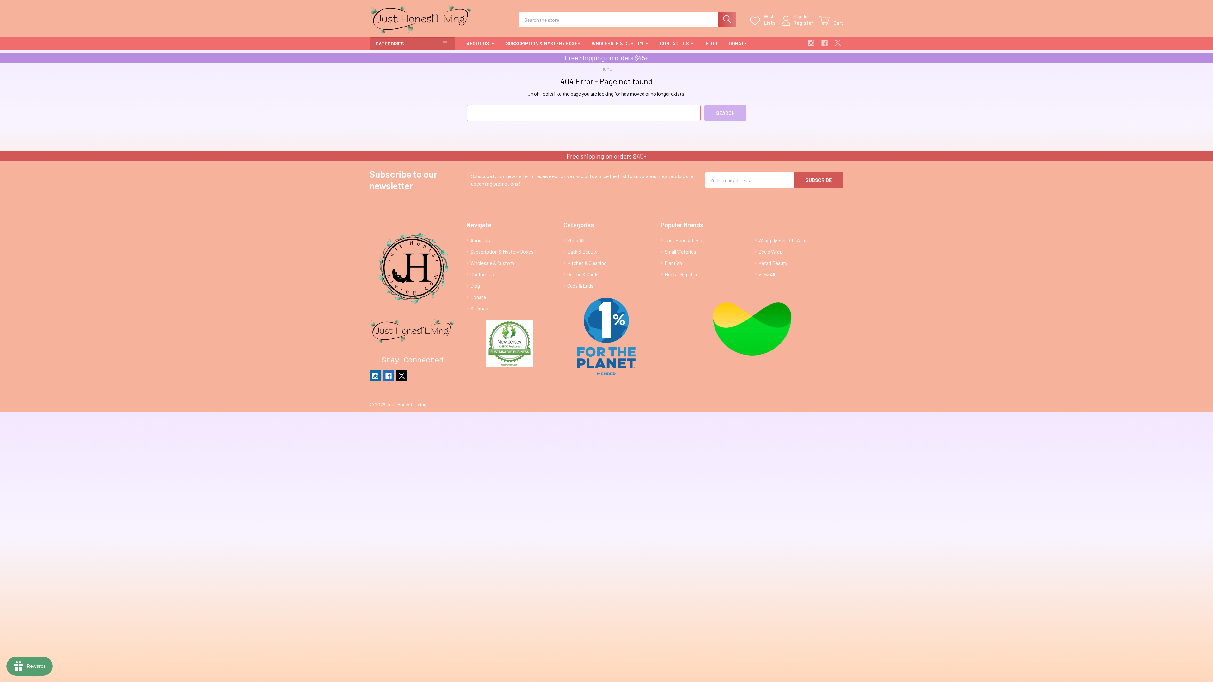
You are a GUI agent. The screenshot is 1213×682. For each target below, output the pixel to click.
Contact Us (674, 43)
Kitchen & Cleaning (586, 263)
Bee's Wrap (770, 251)
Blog (711, 43)
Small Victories (680, 251)
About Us (478, 43)
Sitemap (479, 308)
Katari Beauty (772, 263)
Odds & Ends (580, 286)
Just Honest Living (685, 240)
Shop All (575, 240)
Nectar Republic (681, 274)
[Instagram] (811, 43)
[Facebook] (824, 43)
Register (803, 23)
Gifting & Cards (583, 274)
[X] (837, 43)
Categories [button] (390, 43)
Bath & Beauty (582, 251)
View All (766, 274)
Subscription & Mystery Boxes (543, 43)
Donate (738, 43)
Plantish (673, 263)
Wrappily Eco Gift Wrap (783, 240)
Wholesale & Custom (617, 43)
